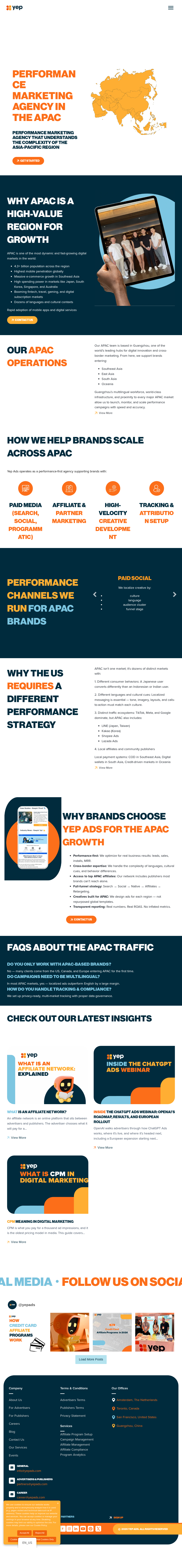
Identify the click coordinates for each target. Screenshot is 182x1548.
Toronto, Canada (128, 1408)
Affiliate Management (75, 1444)
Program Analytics (72, 1454)
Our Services (18, 1447)
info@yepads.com (29, 1470)
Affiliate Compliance (74, 1449)
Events (13, 1455)
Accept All (24, 1533)
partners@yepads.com (32, 1484)
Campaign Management (76, 1439)
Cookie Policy (40, 1525)
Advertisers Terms (72, 1400)
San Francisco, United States (136, 1417)
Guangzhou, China (129, 1425)
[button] (95, 594)
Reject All (39, 1533)
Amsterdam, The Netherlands (137, 1400)
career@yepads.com (31, 1497)
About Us (15, 1400)
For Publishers (19, 1415)
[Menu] (171, 8)
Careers (14, 1423)
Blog (12, 1431)
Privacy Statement (72, 1415)
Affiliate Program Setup (76, 1434)
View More (18, 1137)
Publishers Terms (72, 1407)
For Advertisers (19, 1407)
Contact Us (16, 1439)
